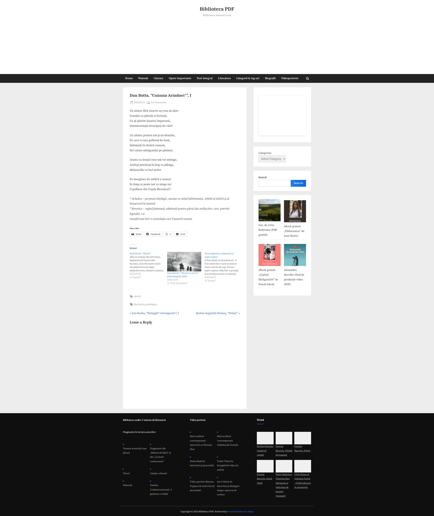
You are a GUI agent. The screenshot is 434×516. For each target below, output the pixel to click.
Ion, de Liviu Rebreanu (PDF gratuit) (268, 229)
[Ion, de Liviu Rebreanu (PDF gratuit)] (270, 211)
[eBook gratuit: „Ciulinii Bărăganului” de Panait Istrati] (270, 255)
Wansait (143, 78)
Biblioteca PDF (217, 9)
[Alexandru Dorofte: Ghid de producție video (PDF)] (295, 255)
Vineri (126, 473)
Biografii (270, 78)
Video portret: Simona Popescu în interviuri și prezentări (202, 486)
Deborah (127, 485)
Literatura (224, 78)
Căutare (158, 78)
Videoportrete (289, 78)
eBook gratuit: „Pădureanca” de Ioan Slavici (294, 231)
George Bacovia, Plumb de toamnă (284, 451)
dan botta (139, 304)
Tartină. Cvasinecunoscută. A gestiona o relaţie (161, 490)
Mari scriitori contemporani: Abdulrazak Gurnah (227, 441)
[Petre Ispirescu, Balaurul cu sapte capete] (223, 267)
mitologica (151, 304)
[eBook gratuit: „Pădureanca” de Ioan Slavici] (295, 212)
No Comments (158, 103)
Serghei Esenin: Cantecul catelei (265, 451)
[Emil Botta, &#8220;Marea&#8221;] (148, 265)
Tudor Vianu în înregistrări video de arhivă (227, 465)
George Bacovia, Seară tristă (264, 479)
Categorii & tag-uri (247, 78)
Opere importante (180, 78)
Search (263, 177)
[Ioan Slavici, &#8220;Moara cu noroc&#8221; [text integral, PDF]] (184, 261)
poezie (137, 296)
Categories (265, 153)
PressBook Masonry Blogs (240, 511)
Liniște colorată (158, 473)
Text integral (205, 78)
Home (129, 78)
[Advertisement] (217, 43)
